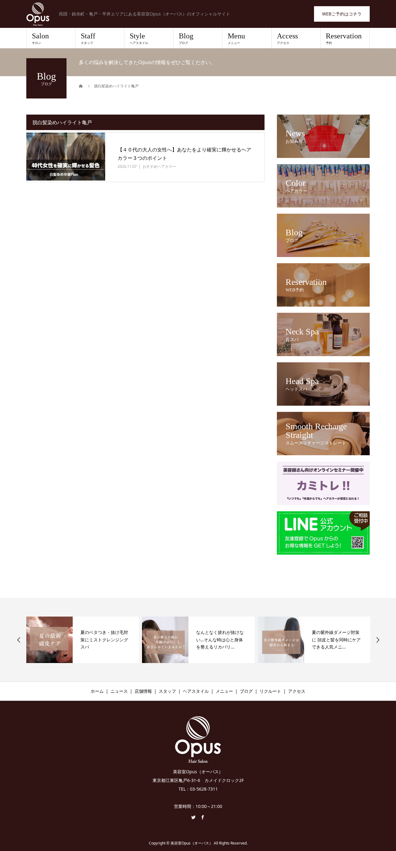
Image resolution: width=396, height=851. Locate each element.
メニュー (224, 691)
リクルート (270, 691)
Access (287, 38)
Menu (236, 38)
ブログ (246, 691)
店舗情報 (143, 691)
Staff (88, 38)
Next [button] (378, 640)
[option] (82, 640)
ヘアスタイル (196, 691)
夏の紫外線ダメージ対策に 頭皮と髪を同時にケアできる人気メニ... (336, 639)
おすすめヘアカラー (159, 166)
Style (139, 38)
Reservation (344, 38)
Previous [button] (19, 640)
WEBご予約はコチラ (342, 14)
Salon (40, 38)
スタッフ (167, 691)
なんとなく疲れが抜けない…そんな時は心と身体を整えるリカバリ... (220, 639)
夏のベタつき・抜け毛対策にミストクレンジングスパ (104, 639)
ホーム (97, 691)
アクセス (296, 691)
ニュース (119, 691)
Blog (186, 38)
